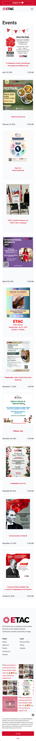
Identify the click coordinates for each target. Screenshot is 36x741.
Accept (18, 733)
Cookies (22, 648)
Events (4, 648)
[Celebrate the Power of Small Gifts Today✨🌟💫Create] (10, 704)
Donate (5, 654)
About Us (5, 645)
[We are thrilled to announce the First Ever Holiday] (10, 671)
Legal (18, 738)
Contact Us (6, 651)
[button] (33, 715)
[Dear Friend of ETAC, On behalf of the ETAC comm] (26, 671)
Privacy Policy (25, 642)
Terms (22, 645)
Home (4, 642)
